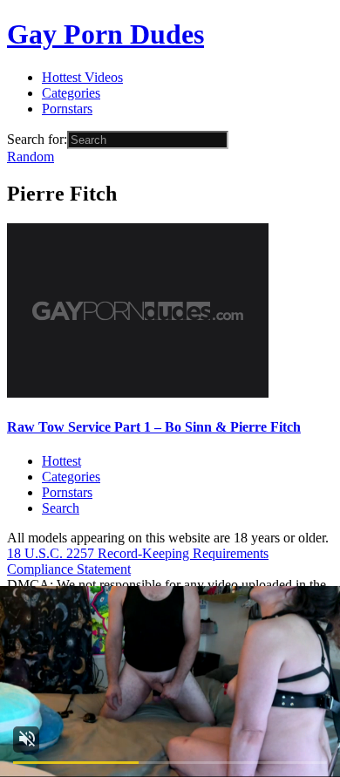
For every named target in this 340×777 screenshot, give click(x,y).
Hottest (61, 460)
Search (60, 508)
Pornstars (67, 108)
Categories (71, 92)
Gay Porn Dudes (105, 34)
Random (30, 156)
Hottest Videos (82, 77)
